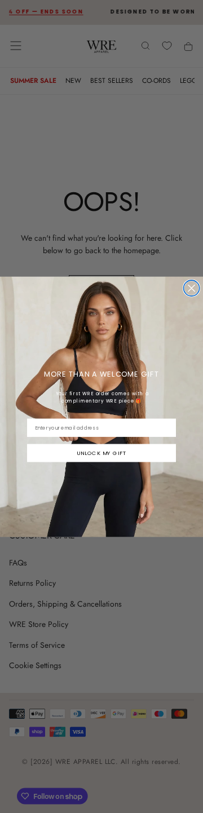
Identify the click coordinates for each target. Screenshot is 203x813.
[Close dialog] (192, 288)
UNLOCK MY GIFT (101, 453)
